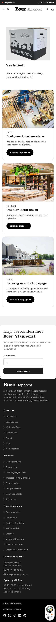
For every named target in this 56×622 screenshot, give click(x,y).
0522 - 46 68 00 (47, 2)
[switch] (49, 617)
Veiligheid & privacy (15, 539)
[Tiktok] (14, 615)
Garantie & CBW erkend (17, 549)
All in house (11, 499)
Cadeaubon (11, 517)
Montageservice (13, 461)
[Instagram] (9, 615)
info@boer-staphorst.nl (17, 574)
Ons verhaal (11, 416)
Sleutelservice (12, 483)
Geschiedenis (12, 422)
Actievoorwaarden (14, 544)
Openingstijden (13, 512)
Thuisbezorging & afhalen (18, 478)
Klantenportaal (12, 448)
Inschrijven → (23, 371)
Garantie (10, 533)
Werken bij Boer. (13, 427)
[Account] (47, 9)
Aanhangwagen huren (16, 472)
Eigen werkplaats (14, 494)
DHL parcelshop (13, 488)
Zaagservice (11, 467)
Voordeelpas (11, 432)
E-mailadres (9, 355)
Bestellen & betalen (15, 523)
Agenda (9, 438)
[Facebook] (4, 615)
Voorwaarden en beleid (12, 609)
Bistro (8, 443)
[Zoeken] (8, 9)
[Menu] (3, 9)
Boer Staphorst (15, 603)
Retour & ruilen (12, 528)
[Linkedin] (20, 615)
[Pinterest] (25, 615)
